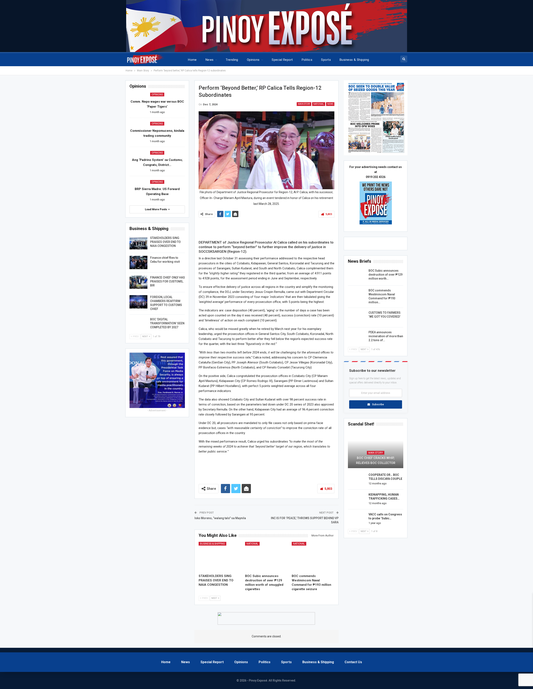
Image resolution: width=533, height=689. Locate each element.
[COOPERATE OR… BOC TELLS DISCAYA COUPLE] (357, 479)
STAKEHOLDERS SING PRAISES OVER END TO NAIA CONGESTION (165, 241)
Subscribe (378, 404)
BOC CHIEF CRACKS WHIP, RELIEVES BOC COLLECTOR (375, 460)
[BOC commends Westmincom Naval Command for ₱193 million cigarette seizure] (313, 557)
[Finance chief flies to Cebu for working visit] (138, 262)
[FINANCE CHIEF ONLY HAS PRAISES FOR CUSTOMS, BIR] (138, 282)
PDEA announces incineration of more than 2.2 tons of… (386, 336)
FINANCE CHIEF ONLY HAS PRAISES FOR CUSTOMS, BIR (167, 281)
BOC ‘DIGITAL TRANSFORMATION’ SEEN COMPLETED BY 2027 (167, 323)
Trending (232, 60)
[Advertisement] (266, 227)
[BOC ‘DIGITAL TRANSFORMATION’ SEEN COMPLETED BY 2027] (138, 324)
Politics (307, 60)
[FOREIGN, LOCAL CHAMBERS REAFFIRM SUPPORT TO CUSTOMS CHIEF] (138, 301)
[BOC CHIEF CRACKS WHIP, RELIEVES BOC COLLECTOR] (375, 450)
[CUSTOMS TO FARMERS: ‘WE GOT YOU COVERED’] (357, 317)
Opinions (253, 60)
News (209, 60)
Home (192, 60)
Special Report (282, 60)
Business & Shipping (354, 60)
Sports (326, 60)
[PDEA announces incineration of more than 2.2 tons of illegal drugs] (357, 337)
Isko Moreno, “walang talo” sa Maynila (220, 518)
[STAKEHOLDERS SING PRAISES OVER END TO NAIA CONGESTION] (220, 557)
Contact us (353, 662)
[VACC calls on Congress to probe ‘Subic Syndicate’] (357, 519)
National (318, 104)
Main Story (304, 104)
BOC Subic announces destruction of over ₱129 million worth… (385, 274)
